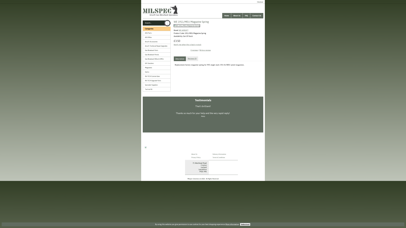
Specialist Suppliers (151, 85)
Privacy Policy (196, 157)
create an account (227, 2)
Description (179, 59)
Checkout (260, 2)
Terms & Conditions (219, 157)
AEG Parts (148, 33)
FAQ (246, 16)
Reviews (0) (192, 59)
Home (226, 16)
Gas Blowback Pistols (152, 55)
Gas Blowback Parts (151, 50)
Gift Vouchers (149, 63)
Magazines (148, 68)
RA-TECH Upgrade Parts (153, 80)
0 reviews (194, 50)
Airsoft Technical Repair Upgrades (156, 46)
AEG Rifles (148, 37)
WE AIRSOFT (183, 30)
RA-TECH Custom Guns (152, 76)
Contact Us (256, 16)
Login (216, 2)
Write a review (205, 50)
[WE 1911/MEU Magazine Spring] (187, 25)
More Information (232, 224)
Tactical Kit (148, 89)
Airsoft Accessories (151, 42)
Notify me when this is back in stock (187, 45)
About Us (236, 16)
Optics (147, 72)
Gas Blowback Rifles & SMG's (154, 59)
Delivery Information (219, 154)
